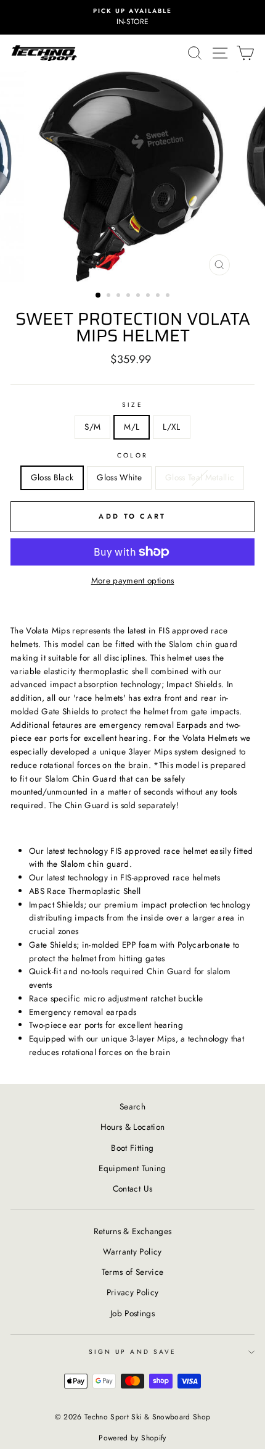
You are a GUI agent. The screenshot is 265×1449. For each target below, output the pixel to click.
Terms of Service (132, 1272)
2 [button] (110, 296)
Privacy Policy (133, 1292)
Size (132, 404)
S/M (92, 426)
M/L (131, 426)
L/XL (171, 426)
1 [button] (99, 296)
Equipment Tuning (132, 1168)
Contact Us (132, 1188)
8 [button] (169, 296)
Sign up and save (132, 1351)
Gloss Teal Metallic (199, 477)
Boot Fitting (132, 1148)
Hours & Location (132, 1127)
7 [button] (159, 296)
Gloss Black (52, 477)
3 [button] (119, 296)
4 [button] (129, 296)
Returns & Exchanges (132, 1231)
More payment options (132, 580)
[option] (132, 17)
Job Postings (132, 1313)
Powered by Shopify (132, 1437)
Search (132, 1106)
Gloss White (119, 477)
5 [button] (139, 296)
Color (132, 455)
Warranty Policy (132, 1251)
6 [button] (149, 296)
